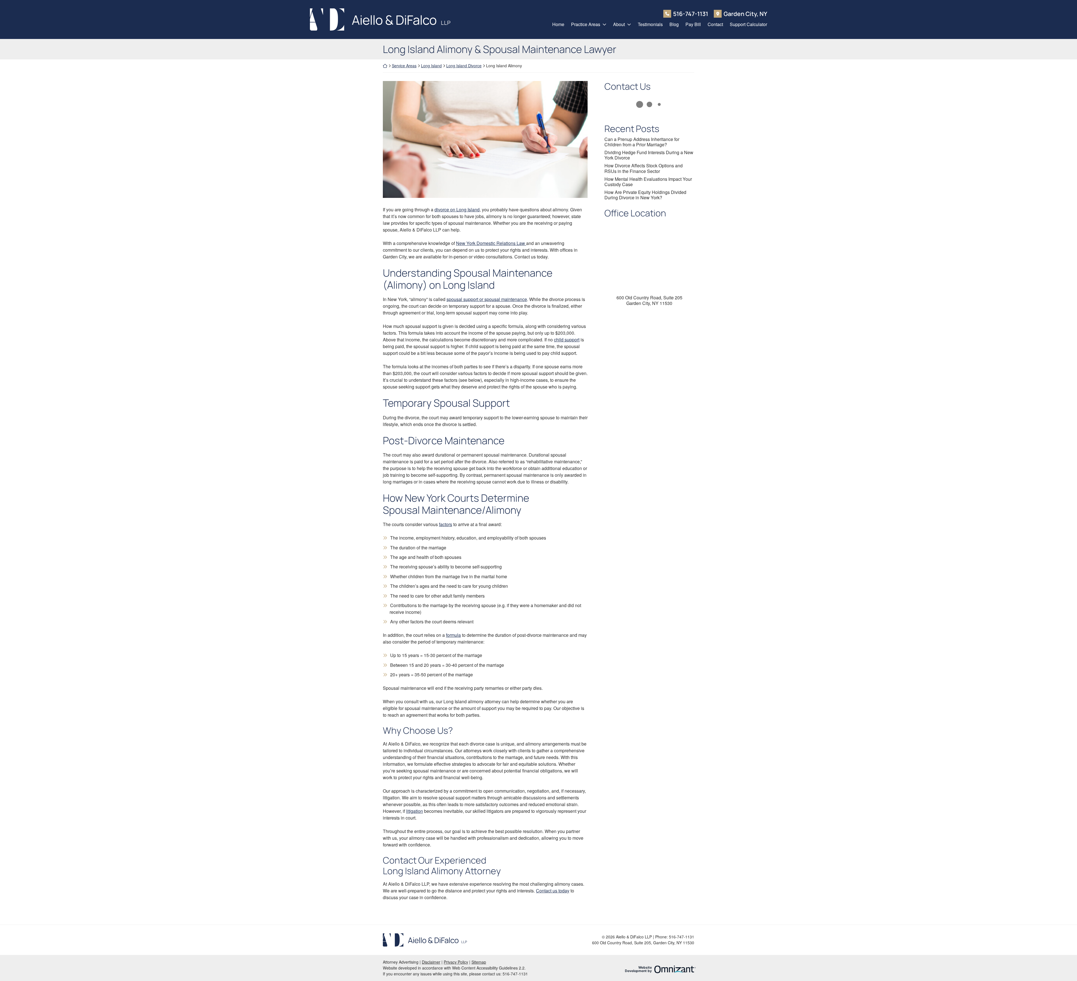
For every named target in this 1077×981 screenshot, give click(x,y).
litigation (414, 811)
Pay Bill (693, 24)
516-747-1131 (690, 13)
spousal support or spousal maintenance (487, 299)
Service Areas (404, 65)
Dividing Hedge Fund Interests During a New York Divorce (648, 155)
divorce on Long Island (457, 209)
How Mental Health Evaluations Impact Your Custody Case (648, 181)
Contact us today (552, 890)
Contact (715, 24)
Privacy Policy (456, 962)
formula (453, 635)
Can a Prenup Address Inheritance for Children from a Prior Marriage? (641, 141)
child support (566, 339)
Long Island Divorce (464, 65)
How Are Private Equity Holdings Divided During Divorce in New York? (645, 194)
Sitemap (478, 962)
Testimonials (650, 24)
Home (558, 24)
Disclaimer (431, 962)
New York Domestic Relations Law (491, 243)
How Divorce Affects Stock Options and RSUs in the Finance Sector (643, 168)
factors (445, 524)
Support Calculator (748, 24)
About (619, 24)
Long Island (431, 65)
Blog (674, 24)
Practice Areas (585, 24)
